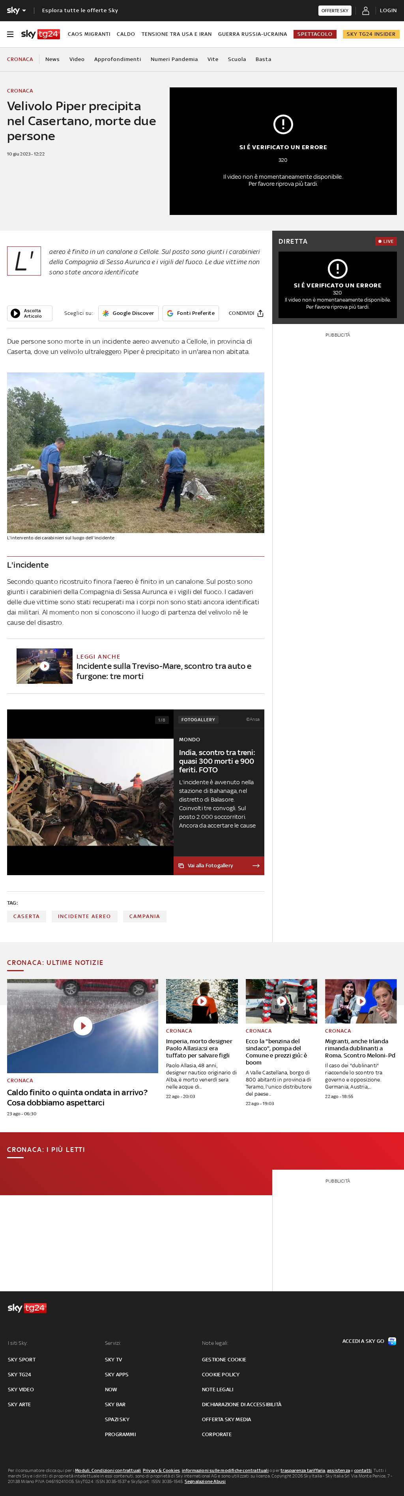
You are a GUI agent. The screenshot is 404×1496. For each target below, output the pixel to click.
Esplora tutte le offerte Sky (80, 10)
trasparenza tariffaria (303, 1470)
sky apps (117, 1375)
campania (144, 916)
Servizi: (113, 1343)
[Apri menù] (10, 34)
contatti (363, 1470)
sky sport (22, 1360)
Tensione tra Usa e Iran (177, 34)
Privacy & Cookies (161, 1470)
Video (77, 59)
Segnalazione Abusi (205, 1481)
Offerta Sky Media (226, 1419)
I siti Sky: (18, 1343)
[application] (29, 313)
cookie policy (221, 1375)
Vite (213, 59)
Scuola (237, 59)
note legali (217, 1389)
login (388, 10)
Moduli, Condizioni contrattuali (108, 1470)
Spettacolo (315, 34)
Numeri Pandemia (174, 59)
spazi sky (117, 1419)
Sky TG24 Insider (371, 34)
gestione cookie (224, 1360)
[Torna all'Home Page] (40, 34)
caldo (126, 34)
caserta (26, 916)
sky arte (19, 1404)
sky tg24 (20, 1375)
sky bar (115, 1404)
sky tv (113, 1360)
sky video (21, 1389)
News (52, 59)
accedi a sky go (363, 1341)
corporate (217, 1434)
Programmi (120, 1434)
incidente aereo (84, 916)
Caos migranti (89, 34)
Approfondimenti (117, 59)
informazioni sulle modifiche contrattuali (225, 1470)
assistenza (338, 1470)
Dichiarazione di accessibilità (241, 1404)
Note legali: (215, 1343)
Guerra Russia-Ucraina (252, 34)
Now (111, 1389)
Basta (263, 59)
